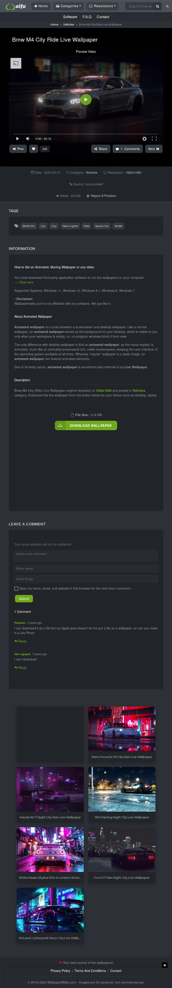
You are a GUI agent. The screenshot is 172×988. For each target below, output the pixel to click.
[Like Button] (33, 149)
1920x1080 (133, 172)
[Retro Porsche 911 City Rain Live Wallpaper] (121, 729)
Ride (86, 226)
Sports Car (102, 226)
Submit (24, 598)
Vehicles (68, 24)
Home (42, 6)
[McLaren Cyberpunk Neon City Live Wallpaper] (50, 910)
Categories (69, 6)
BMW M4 (29, 226)
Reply (21, 641)
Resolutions (103, 6)
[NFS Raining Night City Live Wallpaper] (121, 789)
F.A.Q (87, 16)
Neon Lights (70, 226)
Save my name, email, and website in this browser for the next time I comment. (75, 588)
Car (43, 226)
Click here (26, 282)
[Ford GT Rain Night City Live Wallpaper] (121, 849)
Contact (103, 16)
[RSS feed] (167, 6)
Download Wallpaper (91, 425)
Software (70, 16)
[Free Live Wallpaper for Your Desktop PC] (16, 5)
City (54, 226)
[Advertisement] (93, 466)
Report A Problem (103, 195)
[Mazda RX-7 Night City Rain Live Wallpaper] (50, 789)
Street (118, 226)
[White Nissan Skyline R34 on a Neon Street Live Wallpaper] (50, 849)
